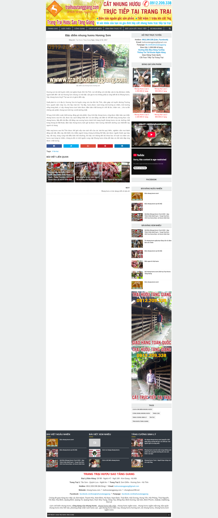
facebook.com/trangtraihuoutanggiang (95, 494)
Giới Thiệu (66, 28)
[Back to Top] (169, 515)
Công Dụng (79, 28)
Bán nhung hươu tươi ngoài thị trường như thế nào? (87, 178)
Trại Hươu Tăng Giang (83, 40)
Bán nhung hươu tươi (152, 193)
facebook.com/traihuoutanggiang (135, 494)
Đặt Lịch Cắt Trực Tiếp (135, 28)
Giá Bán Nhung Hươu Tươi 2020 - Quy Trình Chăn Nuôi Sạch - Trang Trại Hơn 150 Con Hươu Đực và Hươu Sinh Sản (60, 175)
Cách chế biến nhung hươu (111, 460)
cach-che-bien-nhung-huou (142, 409)
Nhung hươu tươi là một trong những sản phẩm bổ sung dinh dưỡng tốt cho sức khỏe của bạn (158, 452)
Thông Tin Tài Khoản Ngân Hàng (151, 52)
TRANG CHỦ (53, 28)
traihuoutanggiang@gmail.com (126, 486)
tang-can (156, 413)
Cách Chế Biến (95, 28)
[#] (142, 86)
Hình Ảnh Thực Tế (113, 28)
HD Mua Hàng (156, 28)
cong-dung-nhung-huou (141, 413)
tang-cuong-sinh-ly (140, 417)
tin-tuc (152, 417)
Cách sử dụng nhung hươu (110, 450)
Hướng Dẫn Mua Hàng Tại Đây (151, 50)
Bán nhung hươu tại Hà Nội (153, 204)
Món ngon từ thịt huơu (113, 179)
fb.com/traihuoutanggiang (156, 45)
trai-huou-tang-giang (140, 421)
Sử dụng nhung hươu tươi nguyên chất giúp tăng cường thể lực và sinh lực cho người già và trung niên (157, 441)
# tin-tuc (55, 151)
